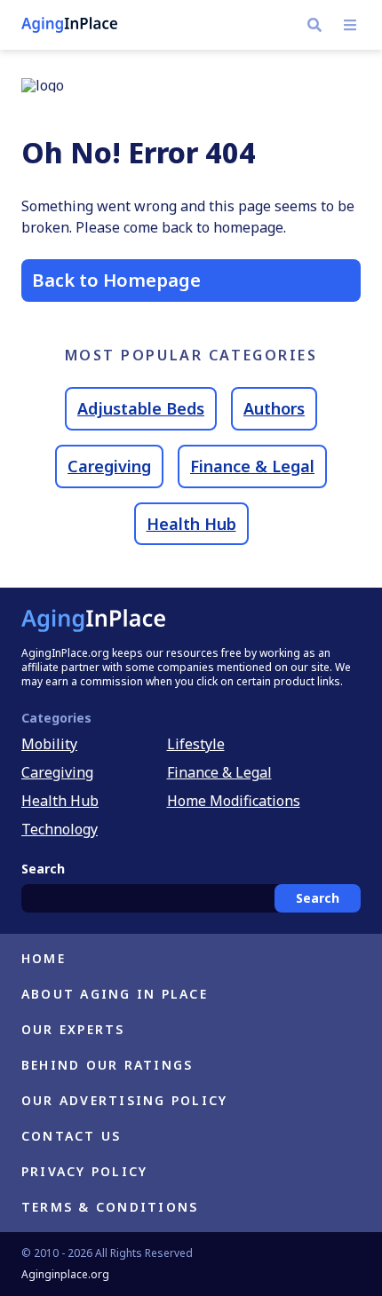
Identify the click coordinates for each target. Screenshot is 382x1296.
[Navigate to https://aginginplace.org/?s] (314, 25)
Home (43, 958)
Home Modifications (233, 800)
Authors (274, 408)
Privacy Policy (84, 1171)
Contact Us (71, 1135)
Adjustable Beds (140, 408)
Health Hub (191, 523)
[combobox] (191, 898)
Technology (59, 829)
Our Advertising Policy (124, 1100)
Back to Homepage (116, 280)
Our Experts (73, 1029)
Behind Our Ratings (107, 1064)
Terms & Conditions (109, 1206)
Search (317, 897)
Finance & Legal (252, 466)
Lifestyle (196, 744)
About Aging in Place (114, 993)
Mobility (49, 744)
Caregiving (109, 466)
